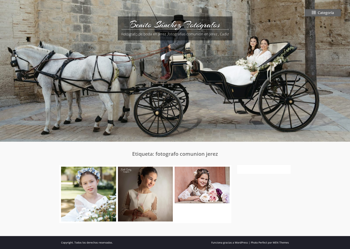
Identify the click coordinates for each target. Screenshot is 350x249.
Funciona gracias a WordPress (229, 242)
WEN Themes (281, 242)
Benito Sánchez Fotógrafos (175, 24)
